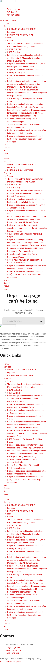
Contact (7, 147)
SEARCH (41, 321)
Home (6, 23)
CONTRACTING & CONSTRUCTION (21, 29)
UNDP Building (13, 52)
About (6, 150)
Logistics (11, 32)
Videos (10, 41)
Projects (7, 38)
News (6, 145)
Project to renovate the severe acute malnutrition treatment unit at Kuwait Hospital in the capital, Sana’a (27, 93)
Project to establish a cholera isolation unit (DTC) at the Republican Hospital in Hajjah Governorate (25, 139)
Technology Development (10, 661)
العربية (6, 153)
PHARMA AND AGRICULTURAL (20, 35)
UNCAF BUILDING (14, 49)
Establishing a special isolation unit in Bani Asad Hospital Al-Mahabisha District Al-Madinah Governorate (25, 58)
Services (7, 26)
